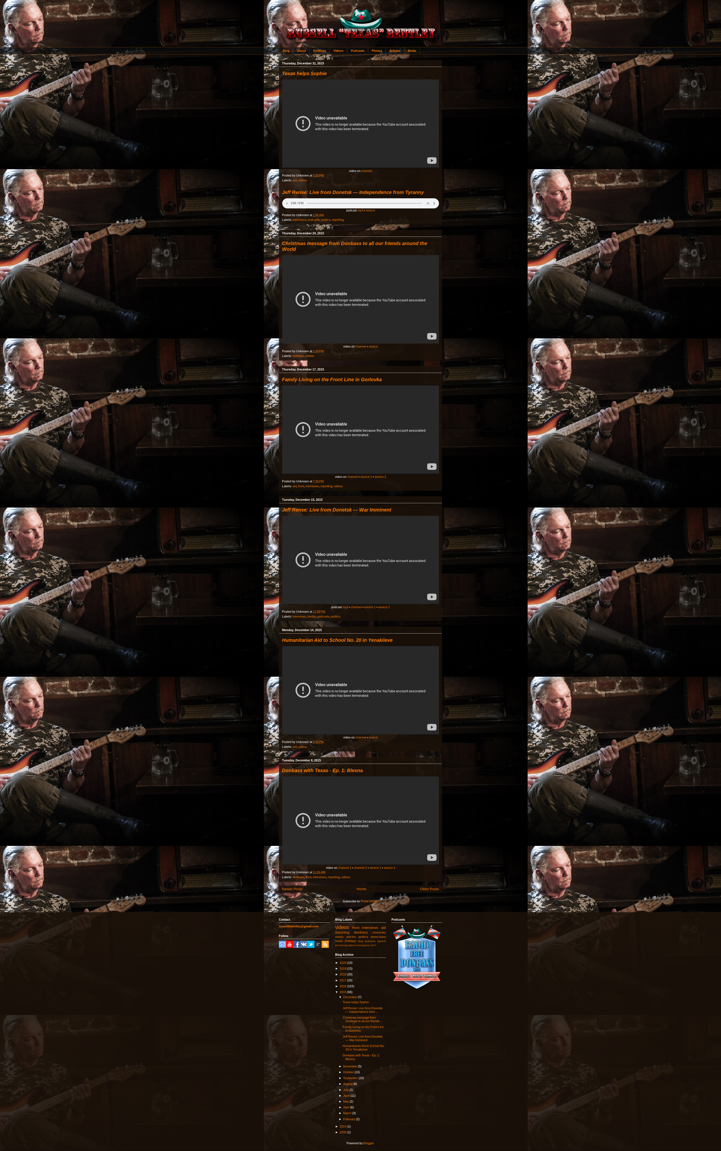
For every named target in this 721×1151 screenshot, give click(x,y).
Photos (377, 50)
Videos (338, 50)
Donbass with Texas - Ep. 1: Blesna (322, 770)
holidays (298, 356)
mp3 (360, 210)
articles (351, 936)
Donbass (319, 50)
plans (352, 945)
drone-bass (378, 936)
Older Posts (429, 889)
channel (366, 171)
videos (302, 180)
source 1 (366, 476)
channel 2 (360, 867)
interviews (299, 219)
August (348, 1083)
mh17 (373, 945)
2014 (343, 1126)
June (347, 1095)
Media (412, 50)
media (312, 616)
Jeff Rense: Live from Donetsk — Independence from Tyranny (353, 192)
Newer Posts (292, 889)
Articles (394, 50)
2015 (343, 992)
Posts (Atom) (369, 901)
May (346, 1101)
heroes (344, 945)
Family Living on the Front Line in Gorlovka (332, 379)
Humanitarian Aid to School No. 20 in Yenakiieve (337, 640)
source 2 (380, 476)
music (339, 941)
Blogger (368, 1143)
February (349, 1119)
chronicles (379, 932)
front (301, 486)
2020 (343, 962)
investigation (363, 945)
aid (295, 180)
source (370, 210)
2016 (343, 986)
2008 (343, 1132)
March (347, 1113)
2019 (343, 968)
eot (337, 945)
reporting (338, 219)
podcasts (314, 219)
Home (361, 889)
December (350, 997)
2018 (343, 974)
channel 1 (344, 867)
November (350, 1066)
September (351, 1078)
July (346, 1089)
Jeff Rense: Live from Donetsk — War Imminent (336, 510)
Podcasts (357, 50)
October (348, 1072)
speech (381, 941)
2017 (343, 980)
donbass (298, 877)
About (301, 50)
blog (360, 941)
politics (325, 219)
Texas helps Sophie (304, 73)
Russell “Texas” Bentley (360, 19)
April (346, 1107)
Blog (286, 50)
